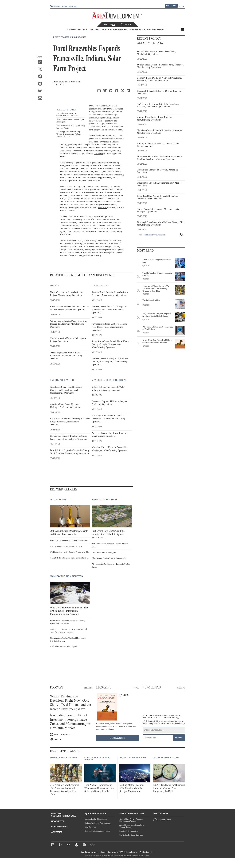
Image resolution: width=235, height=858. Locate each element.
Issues (136, 688)
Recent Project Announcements (69, 37)
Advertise (72, 6)
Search (127, 25)
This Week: (164, 722)
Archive (181, 688)
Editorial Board (155, 30)
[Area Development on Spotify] (85, 845)
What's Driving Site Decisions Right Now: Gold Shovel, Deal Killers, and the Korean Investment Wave (70, 702)
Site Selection (90, 827)
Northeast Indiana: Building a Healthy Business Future (70, 126)
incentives (102, 207)
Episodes (88, 688)
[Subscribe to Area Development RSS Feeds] (61, 845)
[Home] (69, 845)
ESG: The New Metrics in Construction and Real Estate (67, 114)
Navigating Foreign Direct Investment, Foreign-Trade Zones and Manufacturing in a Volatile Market (70, 721)
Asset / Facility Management (96, 819)
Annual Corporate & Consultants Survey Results (131, 826)
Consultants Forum (59, 6)
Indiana (119, 129)
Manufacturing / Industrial (109, 380)
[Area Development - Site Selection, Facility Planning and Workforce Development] (117, 15)
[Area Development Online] (89, 852)
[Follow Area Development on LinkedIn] (53, 845)
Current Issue (59, 827)
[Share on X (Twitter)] (41, 69)
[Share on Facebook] (41, 77)
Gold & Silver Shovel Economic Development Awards (131, 820)
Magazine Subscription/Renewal (63, 815)
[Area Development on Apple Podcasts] (77, 845)
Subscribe (171, 6)
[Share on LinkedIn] (41, 62)
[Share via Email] (41, 98)
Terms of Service (139, 855)
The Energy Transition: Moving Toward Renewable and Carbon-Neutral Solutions (68, 134)
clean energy (99, 153)
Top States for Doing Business (131, 835)
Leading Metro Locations (128, 831)
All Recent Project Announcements (152, 235)
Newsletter (57, 821)
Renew (181, 7)
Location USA (100, 285)
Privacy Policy (126, 855)
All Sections (182, 29)
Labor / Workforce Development (97, 823)
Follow (108, 25)
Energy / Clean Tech (62, 380)
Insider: (162, 716)
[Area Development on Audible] (92, 845)
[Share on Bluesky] (41, 91)
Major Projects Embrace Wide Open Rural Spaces (70, 120)
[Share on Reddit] (41, 84)
